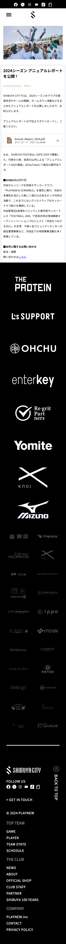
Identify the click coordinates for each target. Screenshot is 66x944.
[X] (23, 4)
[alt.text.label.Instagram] (29, 4)
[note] (50, 4)
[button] (8, 14)
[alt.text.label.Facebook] (16, 4)
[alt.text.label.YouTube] (36, 4)
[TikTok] (43, 4)
